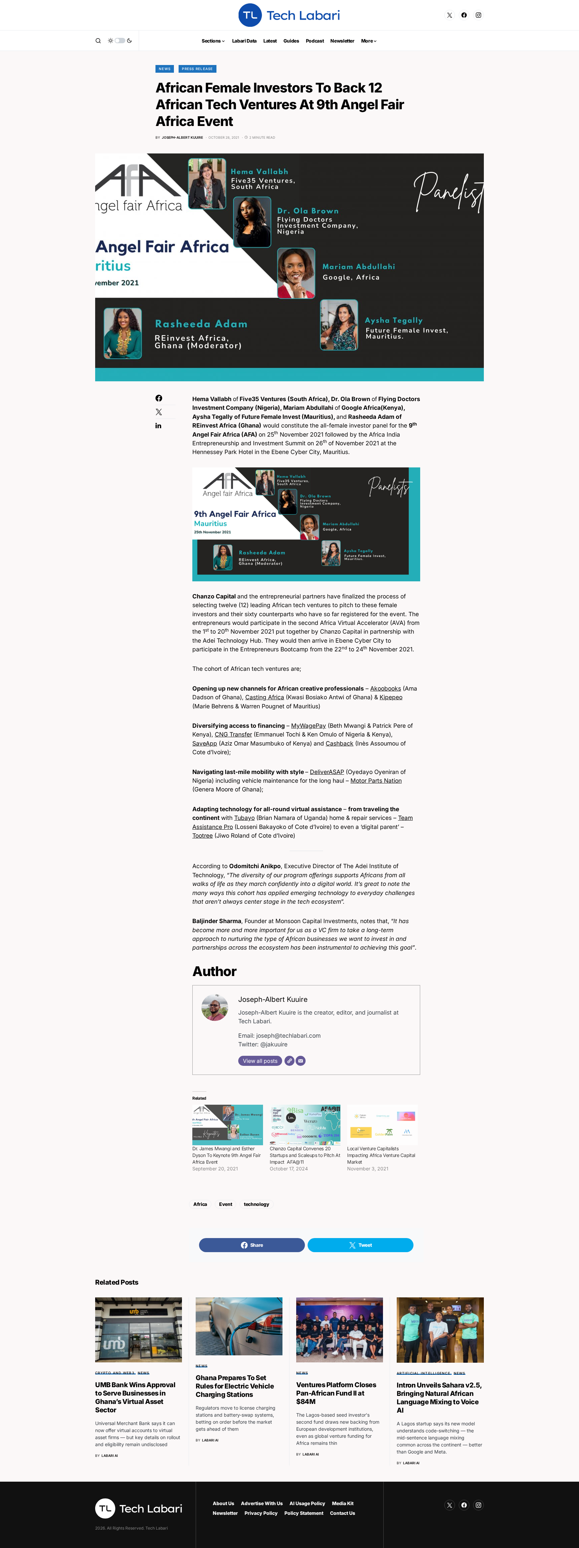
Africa (200, 1204)
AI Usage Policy (307, 1503)
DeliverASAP (327, 771)
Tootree (202, 835)
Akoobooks (385, 688)
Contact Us (342, 1513)
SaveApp (204, 743)
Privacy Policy (261, 1513)
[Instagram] (478, 15)
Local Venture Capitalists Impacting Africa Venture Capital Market (381, 1155)
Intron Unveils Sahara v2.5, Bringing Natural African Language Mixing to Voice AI (439, 1397)
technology (256, 1204)
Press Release (197, 69)
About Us (223, 1503)
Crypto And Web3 (114, 1373)
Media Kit (342, 1503)
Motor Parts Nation (376, 780)
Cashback (339, 743)
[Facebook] (464, 15)
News (165, 69)
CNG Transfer (233, 734)
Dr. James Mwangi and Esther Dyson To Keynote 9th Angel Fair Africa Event (226, 1155)
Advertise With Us (262, 1503)
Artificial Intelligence (423, 1373)
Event (225, 1204)
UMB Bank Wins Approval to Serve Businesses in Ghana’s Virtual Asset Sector (135, 1397)
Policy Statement (303, 1513)
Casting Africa (264, 697)
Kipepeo (391, 697)
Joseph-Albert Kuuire (273, 999)
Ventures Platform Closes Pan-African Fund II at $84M (336, 1393)
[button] (98, 41)
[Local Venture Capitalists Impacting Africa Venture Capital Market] (382, 1125)
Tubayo (244, 817)
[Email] (301, 1061)
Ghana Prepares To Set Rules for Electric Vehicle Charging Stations (235, 1386)
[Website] (289, 1061)
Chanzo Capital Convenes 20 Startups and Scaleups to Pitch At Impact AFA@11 (305, 1155)
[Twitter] (449, 15)
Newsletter (225, 1513)
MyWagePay (308, 725)
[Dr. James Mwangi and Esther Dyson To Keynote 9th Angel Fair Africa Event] (227, 1125)
